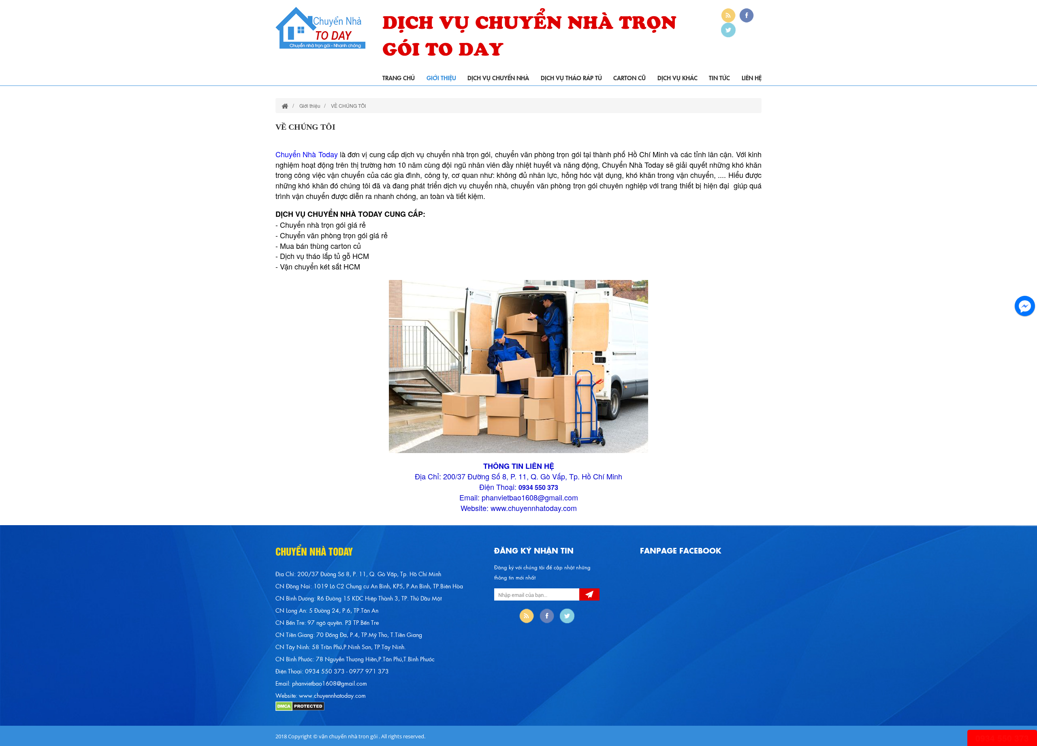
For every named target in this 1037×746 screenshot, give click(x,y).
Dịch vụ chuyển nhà (498, 77)
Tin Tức (719, 77)
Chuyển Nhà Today (306, 154)
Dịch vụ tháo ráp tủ (571, 77)
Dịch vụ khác (677, 77)
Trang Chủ (398, 77)
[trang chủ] (285, 105)
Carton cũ (629, 77)
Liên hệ (752, 77)
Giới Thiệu (441, 77)
